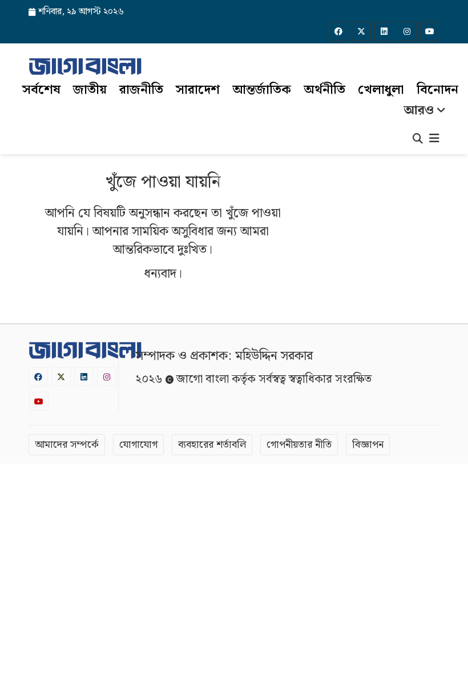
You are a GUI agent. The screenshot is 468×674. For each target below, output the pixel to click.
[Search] (418, 140)
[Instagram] (407, 31)
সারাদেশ (198, 90)
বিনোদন (437, 90)
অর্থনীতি (324, 90)
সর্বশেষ (41, 90)
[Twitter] (361, 31)
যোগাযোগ (138, 444)
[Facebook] (338, 31)
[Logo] (85, 66)
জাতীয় (90, 90)
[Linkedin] (384, 31)
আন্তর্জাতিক (261, 90)
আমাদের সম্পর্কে (67, 444)
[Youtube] (429, 31)
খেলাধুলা (381, 90)
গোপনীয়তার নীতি (299, 444)
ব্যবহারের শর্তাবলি (212, 444)
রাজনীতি (141, 90)
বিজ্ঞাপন (368, 444)
